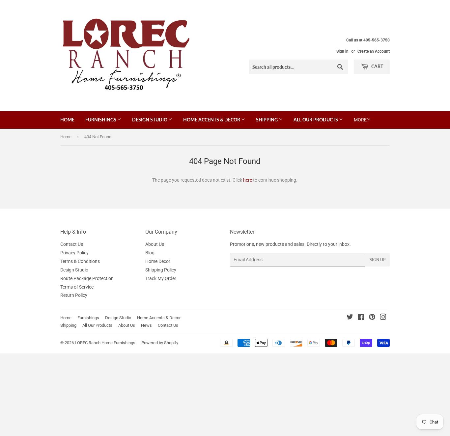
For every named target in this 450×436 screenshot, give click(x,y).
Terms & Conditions (80, 261)
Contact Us (71, 244)
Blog (150, 252)
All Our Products (316, 119)
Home (67, 119)
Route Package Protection (87, 278)
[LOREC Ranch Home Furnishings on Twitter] (350, 318)
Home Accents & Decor (212, 119)
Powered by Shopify (159, 342)
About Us (154, 244)
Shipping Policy (160, 269)
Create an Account (373, 51)
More (360, 119)
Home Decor (157, 261)
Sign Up (377, 259)
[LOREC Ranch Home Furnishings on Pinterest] (372, 318)
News (146, 325)
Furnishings (101, 119)
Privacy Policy (74, 252)
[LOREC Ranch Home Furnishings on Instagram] (383, 318)
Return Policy (73, 295)
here (247, 180)
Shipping (267, 119)
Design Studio (150, 119)
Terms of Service (77, 287)
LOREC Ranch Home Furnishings (105, 342)
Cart (376, 66)
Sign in (342, 51)
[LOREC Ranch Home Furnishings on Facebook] (360, 318)
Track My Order (160, 278)
